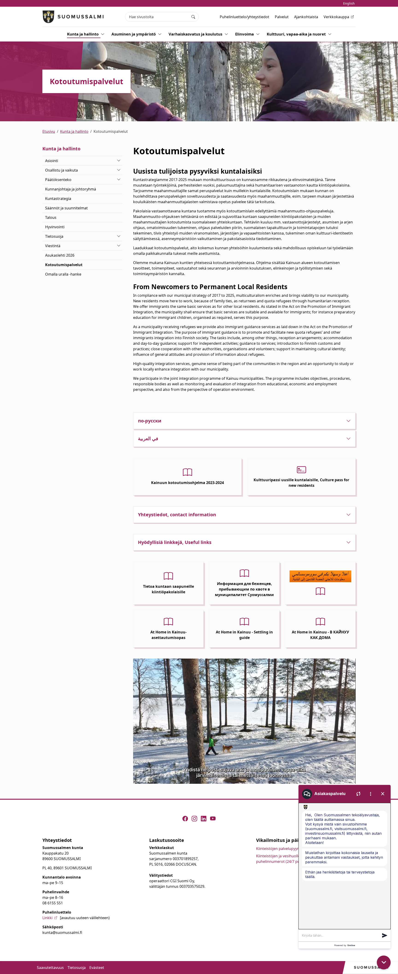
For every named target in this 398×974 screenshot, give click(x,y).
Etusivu (48, 131)
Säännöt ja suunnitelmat (66, 208)
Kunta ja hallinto (83, 34)
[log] (344, 866)
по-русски (149, 421)
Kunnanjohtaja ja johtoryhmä (70, 189)
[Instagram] (194, 818)
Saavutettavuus (50, 967)
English (349, 3)
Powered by (344, 945)
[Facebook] (185, 818)
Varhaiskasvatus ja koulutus (195, 34)
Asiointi (51, 160)
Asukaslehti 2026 (59, 255)
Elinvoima (244, 34)
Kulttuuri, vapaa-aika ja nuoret (296, 34)
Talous (50, 217)
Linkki (47, 917)
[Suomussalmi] (73, 16)
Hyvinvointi (54, 226)
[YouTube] (213, 818)
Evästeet (96, 967)
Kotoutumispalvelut (63, 264)
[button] (385, 935)
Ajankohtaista (306, 16)
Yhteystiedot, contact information (177, 514)
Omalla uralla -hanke (63, 274)
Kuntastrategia (58, 198)
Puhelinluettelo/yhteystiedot (244, 16)
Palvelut (282, 16)
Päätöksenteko (58, 179)
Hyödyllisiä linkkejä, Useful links (174, 542)
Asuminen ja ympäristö (133, 34)
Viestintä (52, 245)
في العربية (148, 438)
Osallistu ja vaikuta (61, 170)
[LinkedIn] (203, 818)
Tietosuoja (54, 236)
